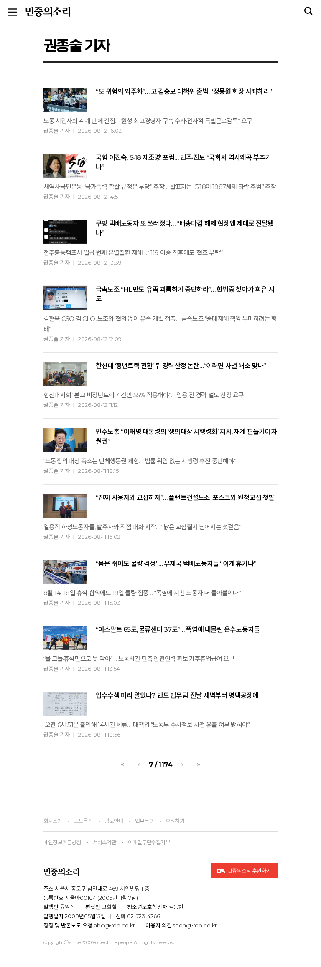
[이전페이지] (138, 764)
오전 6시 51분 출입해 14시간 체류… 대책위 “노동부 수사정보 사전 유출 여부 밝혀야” (146, 725)
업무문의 (144, 821)
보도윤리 (83, 821)
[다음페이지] (182, 764)
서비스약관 (104, 842)
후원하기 (175, 821)
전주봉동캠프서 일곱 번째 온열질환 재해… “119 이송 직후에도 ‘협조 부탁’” (133, 253)
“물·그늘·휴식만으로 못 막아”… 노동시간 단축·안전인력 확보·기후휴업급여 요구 (138, 659)
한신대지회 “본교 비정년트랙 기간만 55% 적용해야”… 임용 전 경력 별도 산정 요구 (143, 395)
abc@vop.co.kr (114, 925)
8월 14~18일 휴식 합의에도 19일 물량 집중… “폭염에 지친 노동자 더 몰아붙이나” (142, 593)
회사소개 (52, 821)
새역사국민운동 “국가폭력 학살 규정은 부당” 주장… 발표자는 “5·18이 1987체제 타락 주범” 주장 (159, 187)
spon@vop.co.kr (195, 925)
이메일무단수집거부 (149, 842)
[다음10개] (198, 764)
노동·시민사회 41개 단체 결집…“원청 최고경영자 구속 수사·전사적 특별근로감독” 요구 (147, 121)
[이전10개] (122, 764)
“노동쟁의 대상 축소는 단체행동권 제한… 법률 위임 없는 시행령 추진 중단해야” (139, 461)
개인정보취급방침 (62, 842)
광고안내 (113, 821)
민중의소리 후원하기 (249, 870)
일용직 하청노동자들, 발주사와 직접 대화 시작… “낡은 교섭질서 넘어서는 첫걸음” (142, 527)
